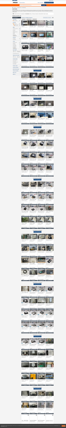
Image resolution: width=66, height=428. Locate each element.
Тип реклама (14, 19)
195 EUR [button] (39, 255)
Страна (14, 41)
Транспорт (15, 7)
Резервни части (19, 7)
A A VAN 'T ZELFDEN (50, 280)
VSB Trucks (41, 256)
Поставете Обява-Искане (37, 70)
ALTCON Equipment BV (25, 256)
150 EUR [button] (23, 331)
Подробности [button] (15, 35)
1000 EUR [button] (31, 191)
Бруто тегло (14, 72)
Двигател (14, 74)
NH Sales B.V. (49, 216)
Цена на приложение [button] (24, 30)
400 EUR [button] (23, 203)
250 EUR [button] (47, 267)
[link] (25, 23)
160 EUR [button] (23, 279)
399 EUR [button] (31, 203)
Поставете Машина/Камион (49, 2)
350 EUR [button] (47, 203)
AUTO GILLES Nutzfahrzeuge (33, 140)
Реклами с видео (15, 65)
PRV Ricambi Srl (49, 31)
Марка (14, 27)
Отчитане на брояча (15, 67)
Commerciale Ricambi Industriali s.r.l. (25, 31)
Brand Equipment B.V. (25, 280)
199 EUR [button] (39, 203)
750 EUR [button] (31, 139)
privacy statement (2, 426)
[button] (16, 17)
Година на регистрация (16, 55)
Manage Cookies (56, 425)
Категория (14, 22)
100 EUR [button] (39, 139)
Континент (14, 37)
